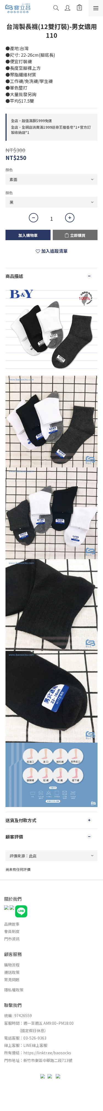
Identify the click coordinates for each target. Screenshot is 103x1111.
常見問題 (12, 979)
